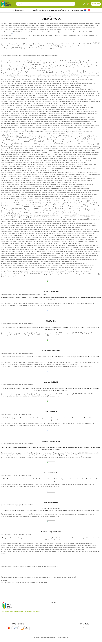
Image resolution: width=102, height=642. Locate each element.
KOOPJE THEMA (96, 42)
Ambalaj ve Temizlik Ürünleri (57, 10)
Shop (81, 10)
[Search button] (73, 4)
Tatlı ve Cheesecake (73, 10)
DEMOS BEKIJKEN (6, 59)
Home (50, 16)
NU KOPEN (4, 580)
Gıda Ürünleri (37, 10)
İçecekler (45, 10)
